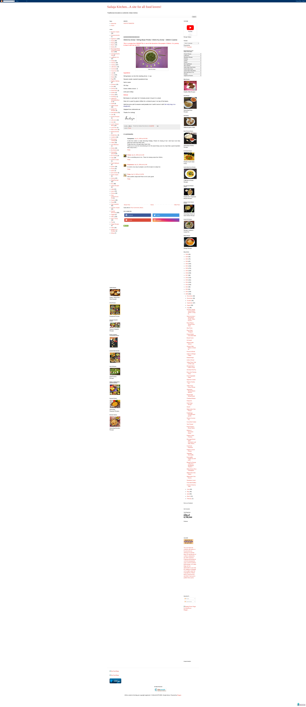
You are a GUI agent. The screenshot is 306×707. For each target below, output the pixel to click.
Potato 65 (189, 400)
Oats (112, 157)
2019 (187, 270)
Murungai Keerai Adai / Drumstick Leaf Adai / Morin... (191, 441)
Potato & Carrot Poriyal (191, 450)
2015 (187, 280)
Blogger (179, 695)
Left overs (113, 120)
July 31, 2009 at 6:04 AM (141, 138)
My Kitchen (114, 150)
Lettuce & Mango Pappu (191, 354)
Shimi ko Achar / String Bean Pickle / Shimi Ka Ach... (191, 318)
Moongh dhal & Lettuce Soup (191, 366)
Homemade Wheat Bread (191, 395)
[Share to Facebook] (129, 126)
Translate (189, 47)
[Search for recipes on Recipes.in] (114, 671)
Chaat (112, 60)
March (189, 496)
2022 (187, 263)
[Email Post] (157, 126)
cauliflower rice (115, 57)
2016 (187, 277)
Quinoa (113, 178)
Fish (112, 86)
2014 (187, 282)
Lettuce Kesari (190, 360)
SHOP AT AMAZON (129, 23)
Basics (113, 44)
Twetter (158, 215)
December (190, 296)
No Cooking (114, 155)
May (188, 491)
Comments (189, 601)
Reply (128, 150)
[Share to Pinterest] (131, 126)
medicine (113, 137)
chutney (113, 64)
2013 (187, 284)
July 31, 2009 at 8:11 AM (140, 164)
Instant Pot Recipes (114, 109)
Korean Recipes (115, 116)
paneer (113, 166)
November (190, 298)
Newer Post (127, 204)
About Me (113, 23)
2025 (187, 256)
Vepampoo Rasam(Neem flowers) (191, 391)
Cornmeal (113, 68)
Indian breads (114, 105)
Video (112, 227)
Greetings (113, 96)
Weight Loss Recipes (114, 230)
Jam (112, 114)
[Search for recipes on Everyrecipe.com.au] (114, 675)
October (189, 300)
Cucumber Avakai (191, 422)
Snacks (113, 200)
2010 (187, 291)
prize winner (114, 172)
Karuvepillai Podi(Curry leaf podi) (191, 458)
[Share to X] (128, 126)
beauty (113, 47)
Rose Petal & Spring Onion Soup (191, 324)
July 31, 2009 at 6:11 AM (137, 155)
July (188, 307)
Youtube (129, 220)
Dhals (112, 77)
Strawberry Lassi (191, 480)
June (188, 489)
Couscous (113, 70)
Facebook (130, 215)
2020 (187, 268)
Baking (113, 42)
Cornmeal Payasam (190, 446)
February (189, 498)
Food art (113, 88)
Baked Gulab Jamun (190, 343)
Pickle (129, 128)
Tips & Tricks (114, 218)
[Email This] (125, 126)
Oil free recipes (115, 159)
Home (152, 204)
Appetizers (114, 38)
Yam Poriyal (190, 424)
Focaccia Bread (191, 351)
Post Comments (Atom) (137, 207)
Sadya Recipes (115, 185)
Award (112, 40)
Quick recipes (114, 174)
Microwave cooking (114, 139)
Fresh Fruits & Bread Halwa (191, 427)
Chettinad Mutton (191, 398)
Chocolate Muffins (191, 482)
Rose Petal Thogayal (190, 331)
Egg (112, 79)
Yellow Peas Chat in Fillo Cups (191, 363)
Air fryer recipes (115, 31)
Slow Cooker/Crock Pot (114, 197)
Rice (112, 183)
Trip (112, 222)
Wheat (112, 233)
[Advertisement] (153, 30)
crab (112, 73)
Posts (187, 598)
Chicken (113, 62)
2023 (187, 261)
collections (114, 66)
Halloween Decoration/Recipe (115, 100)
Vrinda (129, 155)
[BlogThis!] (126, 126)
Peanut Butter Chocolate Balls (191, 334)
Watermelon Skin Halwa (191, 473)
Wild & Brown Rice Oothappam (191, 469)
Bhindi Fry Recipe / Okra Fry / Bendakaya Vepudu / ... (191, 464)
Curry (112, 75)
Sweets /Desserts (113, 211)
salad (112, 189)
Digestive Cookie (191, 379)
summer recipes (115, 207)
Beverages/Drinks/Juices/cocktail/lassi (115, 50)
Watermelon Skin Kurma (191, 477)
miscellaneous (115, 144)
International (114, 112)
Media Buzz (114, 135)
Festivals (113, 84)
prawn (112, 170)
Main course (114, 129)
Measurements (115, 131)
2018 (187, 273)
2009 (187, 294)
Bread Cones (190, 338)
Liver (112, 122)
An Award (189, 340)
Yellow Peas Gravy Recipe (191, 386)
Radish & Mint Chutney (190, 436)
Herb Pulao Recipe (190, 403)
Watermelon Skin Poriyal (191, 409)
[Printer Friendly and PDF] (126, 226)
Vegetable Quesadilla (190, 454)
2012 (187, 287)
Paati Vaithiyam (115, 163)
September (190, 303)
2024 (187, 259)
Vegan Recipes (115, 224)
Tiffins (112, 216)
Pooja (129, 174)
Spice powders (115, 204)
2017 (187, 275)
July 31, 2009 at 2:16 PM (137, 174)
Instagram (158, 220)
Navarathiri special (114, 152)
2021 (187, 266)
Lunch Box (114, 127)
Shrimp (113, 193)
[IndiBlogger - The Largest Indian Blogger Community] (115, 683)
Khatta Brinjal (190, 357)
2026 (187, 254)
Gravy (112, 94)
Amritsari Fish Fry (191, 369)
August (189, 305)
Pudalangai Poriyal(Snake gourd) (191, 414)
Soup (112, 202)
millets (112, 142)
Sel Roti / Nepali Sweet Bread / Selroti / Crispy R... (191, 312)
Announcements (115, 35)
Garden (113, 92)
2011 (187, 289)
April (188, 494)
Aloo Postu (189, 328)
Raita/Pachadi (114, 180)
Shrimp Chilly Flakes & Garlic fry (191, 348)
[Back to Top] (301, 704)
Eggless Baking (115, 81)
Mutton (113, 148)
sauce (112, 191)
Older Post (177, 204)
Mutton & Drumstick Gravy (190, 432)
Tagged (113, 214)
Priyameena (130, 164)
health (112, 103)
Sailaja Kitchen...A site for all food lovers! (134, 7)
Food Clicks (114, 90)
